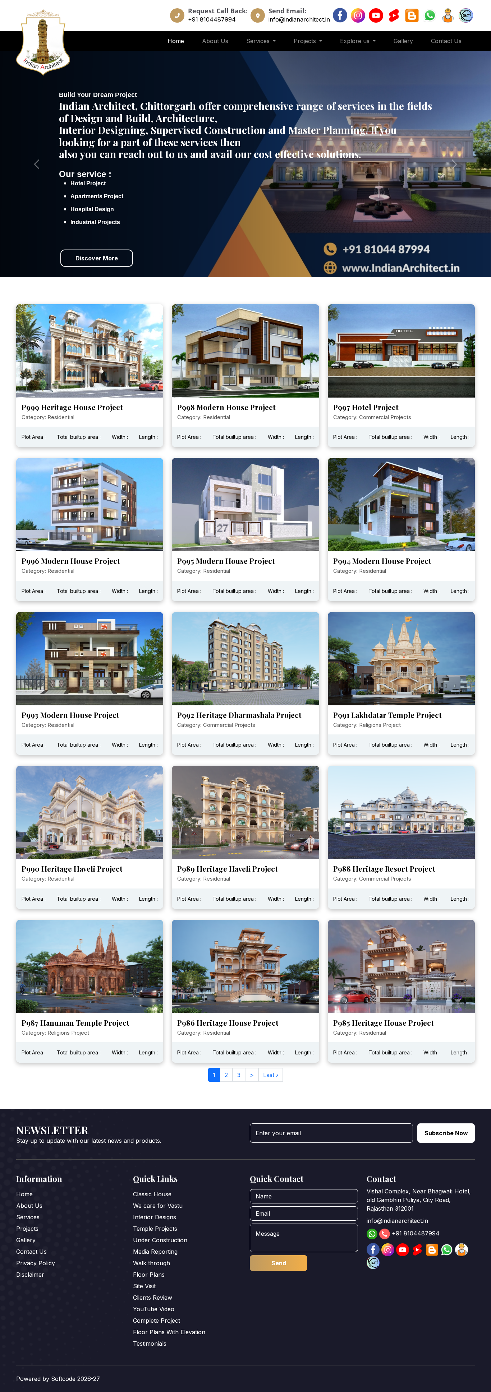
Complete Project (156, 1320)
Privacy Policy (35, 1263)
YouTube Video (153, 1309)
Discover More (96, 257)
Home (176, 41)
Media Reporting (155, 1251)
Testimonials (149, 1343)
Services (28, 1217)
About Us (215, 41)
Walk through (151, 1263)
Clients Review (152, 1297)
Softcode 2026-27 (75, 1378)
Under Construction (160, 1240)
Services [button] (258, 41)
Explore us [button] (355, 41)
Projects (27, 1228)
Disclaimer (30, 1274)
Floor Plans (149, 1274)
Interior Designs (154, 1217)
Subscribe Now (446, 1133)
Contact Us (446, 41)
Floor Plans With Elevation (169, 1332)
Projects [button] (306, 41)
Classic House (152, 1194)
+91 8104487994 (212, 19)
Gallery (403, 41)
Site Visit (144, 1286)
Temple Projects (155, 1228)
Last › (270, 1074)
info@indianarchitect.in (299, 19)
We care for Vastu (158, 1205)
